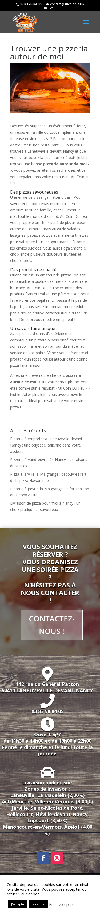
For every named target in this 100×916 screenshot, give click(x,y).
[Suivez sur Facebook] (43, 858)
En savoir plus (61, 904)
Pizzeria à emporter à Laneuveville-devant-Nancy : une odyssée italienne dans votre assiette (47, 445)
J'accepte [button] (17, 904)
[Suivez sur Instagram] (57, 858)
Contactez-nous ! (52, 625)
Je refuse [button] (38, 904)
